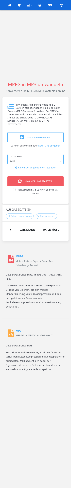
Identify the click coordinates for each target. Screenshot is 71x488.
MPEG (19, 256)
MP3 (18, 331)
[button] (9, 5)
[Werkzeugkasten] (30, 5)
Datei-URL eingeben (49, 145)
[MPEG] (11, 260)
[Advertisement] (35, 45)
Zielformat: (16, 157)
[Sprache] (50, 5)
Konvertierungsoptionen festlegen (36, 167)
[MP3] (11, 333)
